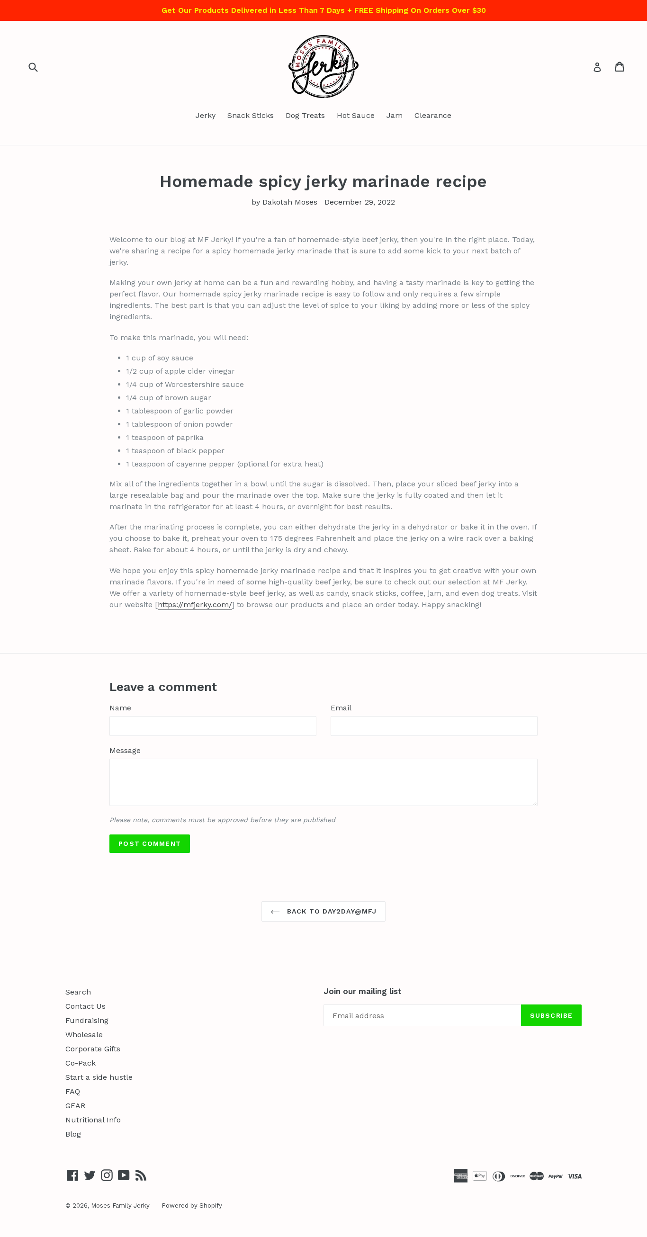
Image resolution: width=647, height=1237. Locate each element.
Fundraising (86, 1020)
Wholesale (84, 1034)
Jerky (206, 115)
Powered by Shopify (192, 1205)
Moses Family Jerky (120, 1205)
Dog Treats (305, 115)
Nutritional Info (93, 1119)
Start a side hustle (99, 1077)
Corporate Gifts (92, 1048)
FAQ (72, 1091)
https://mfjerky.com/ (195, 604)
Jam (394, 115)
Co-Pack (80, 1062)
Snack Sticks (250, 115)
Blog (73, 1133)
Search (78, 991)
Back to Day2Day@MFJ (331, 911)
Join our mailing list (363, 991)
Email (341, 707)
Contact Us (85, 1006)
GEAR (75, 1105)
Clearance (432, 115)
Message (125, 750)
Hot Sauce (356, 115)
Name (120, 707)
